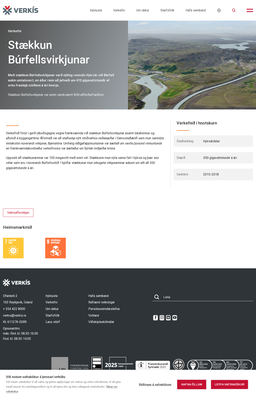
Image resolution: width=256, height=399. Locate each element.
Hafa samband (196, 10)
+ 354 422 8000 (14, 309)
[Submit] (156, 297)
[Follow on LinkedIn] (168, 317)
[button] (233, 10)
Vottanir (93, 315)
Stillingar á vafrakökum (155, 384)
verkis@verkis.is (14, 315)
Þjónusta (96, 10)
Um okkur (142, 10)
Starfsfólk (167, 10)
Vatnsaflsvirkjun (18, 213)
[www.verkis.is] (20, 10)
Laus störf (53, 322)
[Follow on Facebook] (155, 317)
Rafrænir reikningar (101, 302)
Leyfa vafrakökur (229, 384)
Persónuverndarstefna (104, 309)
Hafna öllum (191, 384)
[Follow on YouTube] (174, 317)
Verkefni (119, 10)
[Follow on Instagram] (162, 317)
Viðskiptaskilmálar (101, 322)
